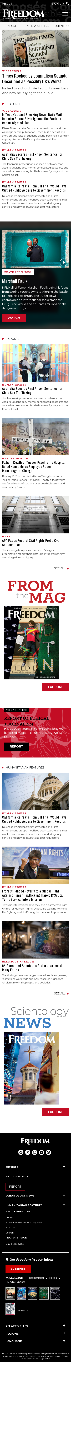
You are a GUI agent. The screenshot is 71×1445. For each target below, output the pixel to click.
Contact (10, 1217)
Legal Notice (44, 1359)
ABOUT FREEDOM (18, 1211)
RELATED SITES (17, 1326)
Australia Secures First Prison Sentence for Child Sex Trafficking (32, 156)
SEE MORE (22, 1310)
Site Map (11, 1227)
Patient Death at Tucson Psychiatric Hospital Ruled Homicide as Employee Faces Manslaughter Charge (34, 467)
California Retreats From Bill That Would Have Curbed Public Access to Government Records (34, 188)
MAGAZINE (14, 1278)
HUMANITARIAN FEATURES (24, 1205)
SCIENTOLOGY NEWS (20, 1195)
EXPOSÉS (12, 26)
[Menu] (65, 14)
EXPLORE (55, 687)
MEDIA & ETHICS (38, 26)
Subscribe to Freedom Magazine (24, 1222)
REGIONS (12, 1333)
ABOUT (7, 3)
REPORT (16, 746)
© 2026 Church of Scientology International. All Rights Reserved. (29, 1353)
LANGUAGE (14, 1341)
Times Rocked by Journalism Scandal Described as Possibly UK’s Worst (35, 78)
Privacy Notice (54, 1356)
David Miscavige (15, 1243)
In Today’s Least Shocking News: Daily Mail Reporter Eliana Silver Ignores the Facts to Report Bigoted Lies (32, 119)
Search (10, 1232)
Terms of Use (32, 1359)
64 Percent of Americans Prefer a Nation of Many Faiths (32, 968)
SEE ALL (59, 568)
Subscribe (18, 1268)
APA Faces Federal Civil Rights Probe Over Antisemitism (31, 543)
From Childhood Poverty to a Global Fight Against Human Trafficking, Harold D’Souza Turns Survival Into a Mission (32, 895)
